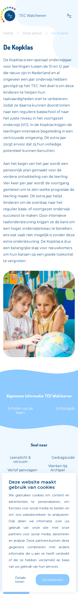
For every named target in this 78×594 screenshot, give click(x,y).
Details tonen (20, 580)
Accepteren (52, 580)
